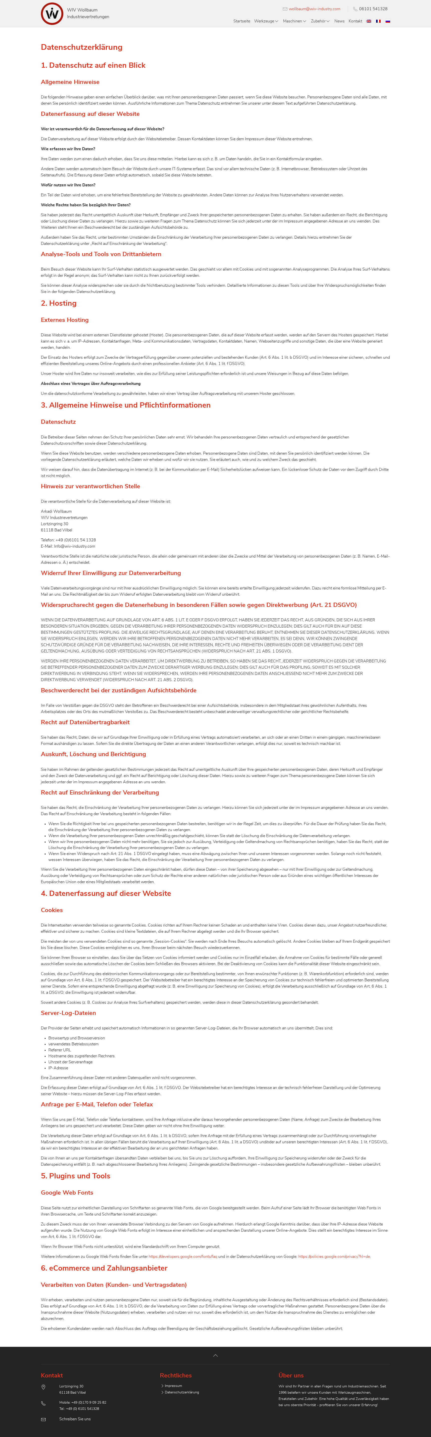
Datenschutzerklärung (182, 1392)
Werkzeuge (264, 21)
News (339, 21)
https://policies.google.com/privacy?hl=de (334, 1257)
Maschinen (292, 21)
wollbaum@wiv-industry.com (314, 9)
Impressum (173, 1386)
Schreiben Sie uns (75, 1419)
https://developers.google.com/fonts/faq (183, 1257)
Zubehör (318, 21)
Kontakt (355, 21)
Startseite (241, 21)
